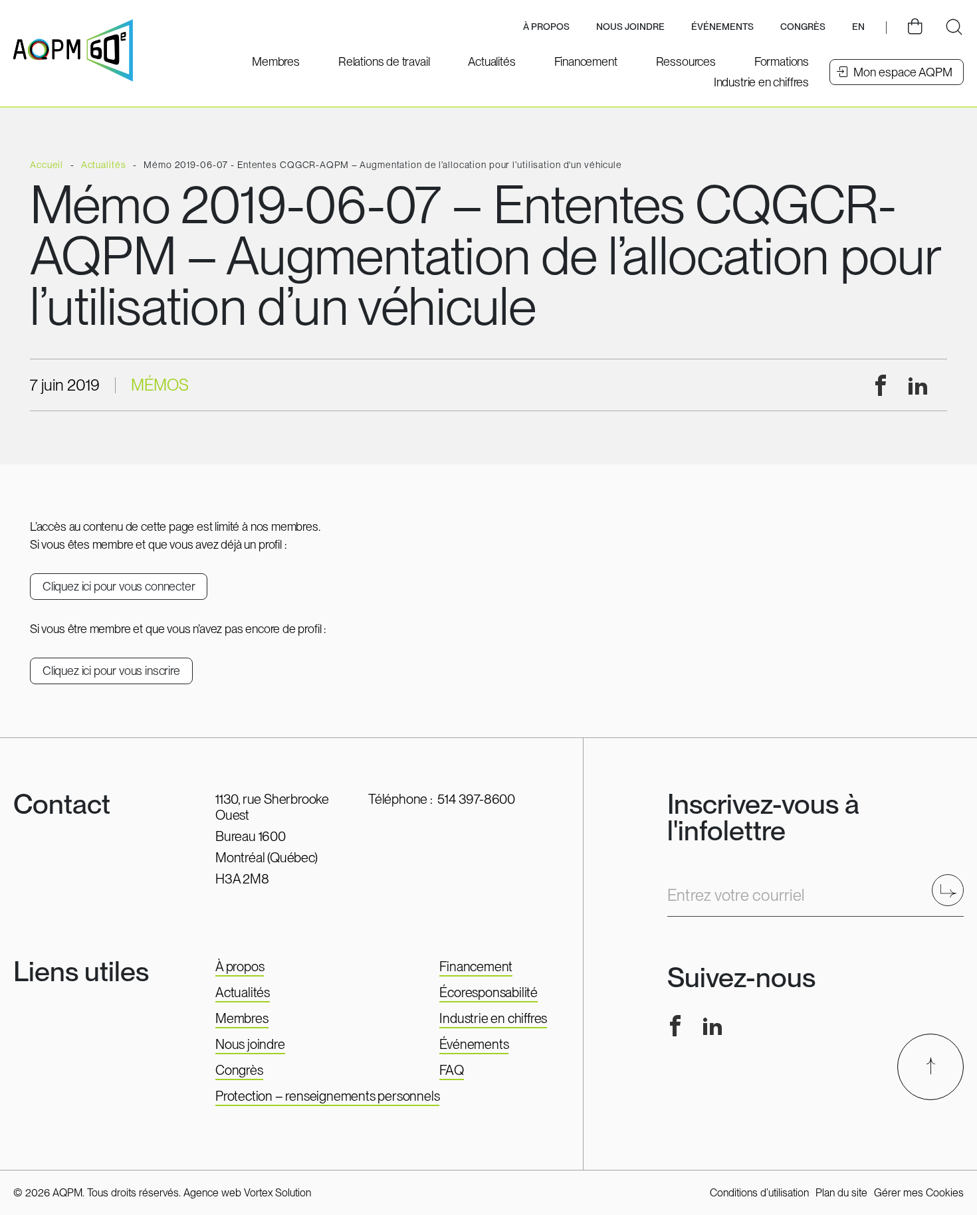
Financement (475, 967)
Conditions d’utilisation (759, 1192)
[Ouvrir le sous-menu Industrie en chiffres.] (761, 82)
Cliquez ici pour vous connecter (119, 586)
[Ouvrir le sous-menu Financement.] (586, 61)
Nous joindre (630, 26)
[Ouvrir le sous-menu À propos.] (546, 27)
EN (858, 26)
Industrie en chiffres (493, 1018)
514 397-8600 (476, 799)
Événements (722, 26)
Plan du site (841, 1192)
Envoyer (952, 890)
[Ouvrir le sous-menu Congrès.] (802, 27)
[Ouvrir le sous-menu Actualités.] (491, 61)
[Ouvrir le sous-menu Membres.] (276, 61)
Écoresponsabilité (488, 992)
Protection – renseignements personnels (327, 1096)
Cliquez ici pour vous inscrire (111, 671)
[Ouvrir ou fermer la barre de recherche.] (954, 27)
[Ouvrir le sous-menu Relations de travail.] (384, 61)
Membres (242, 1018)
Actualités (242, 992)
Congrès (239, 1070)
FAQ (451, 1070)
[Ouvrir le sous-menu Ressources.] (686, 61)
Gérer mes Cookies (919, 1192)
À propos (239, 967)
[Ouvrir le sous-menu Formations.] (781, 61)
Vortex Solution (277, 1192)
